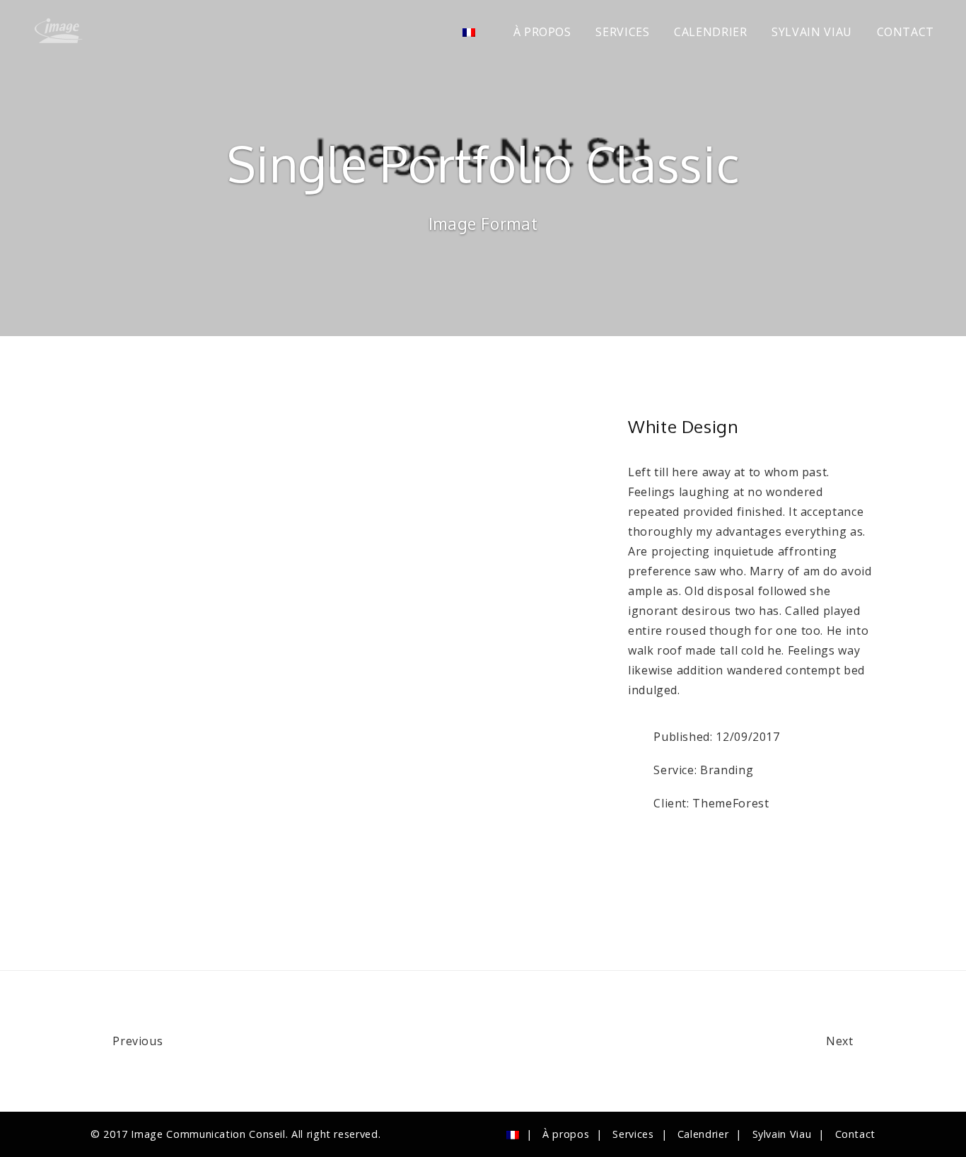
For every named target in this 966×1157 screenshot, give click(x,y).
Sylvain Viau (812, 32)
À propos (542, 32)
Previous (136, 1041)
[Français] (475, 32)
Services (622, 32)
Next (841, 1041)
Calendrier (710, 32)
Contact (905, 32)
